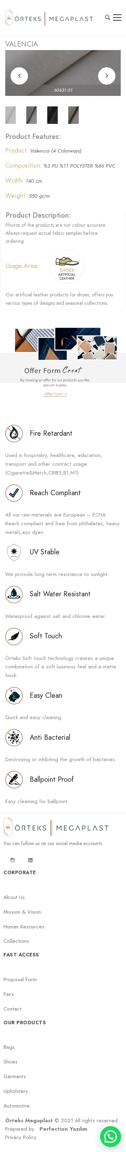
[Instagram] (12, 860)
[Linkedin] (30, 860)
